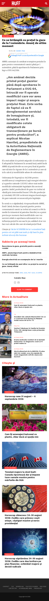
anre (21, 273)
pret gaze (31, 273)
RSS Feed (43, 586)
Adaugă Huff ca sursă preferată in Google (27, 55)
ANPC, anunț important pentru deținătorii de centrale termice (21, 254)
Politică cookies (32, 586)
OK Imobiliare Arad (25, 588)
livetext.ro (13, 588)
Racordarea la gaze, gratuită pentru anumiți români (21, 247)
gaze (25, 273)
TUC (12, 586)
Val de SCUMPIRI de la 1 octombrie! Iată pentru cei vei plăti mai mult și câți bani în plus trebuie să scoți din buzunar (23, 232)
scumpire (39, 273)
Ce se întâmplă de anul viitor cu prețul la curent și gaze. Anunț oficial (24, 265)
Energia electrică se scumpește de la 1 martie (22, 260)
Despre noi (20, 586)
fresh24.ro (38, 588)
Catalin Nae (20, 51)
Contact (6, 586)
